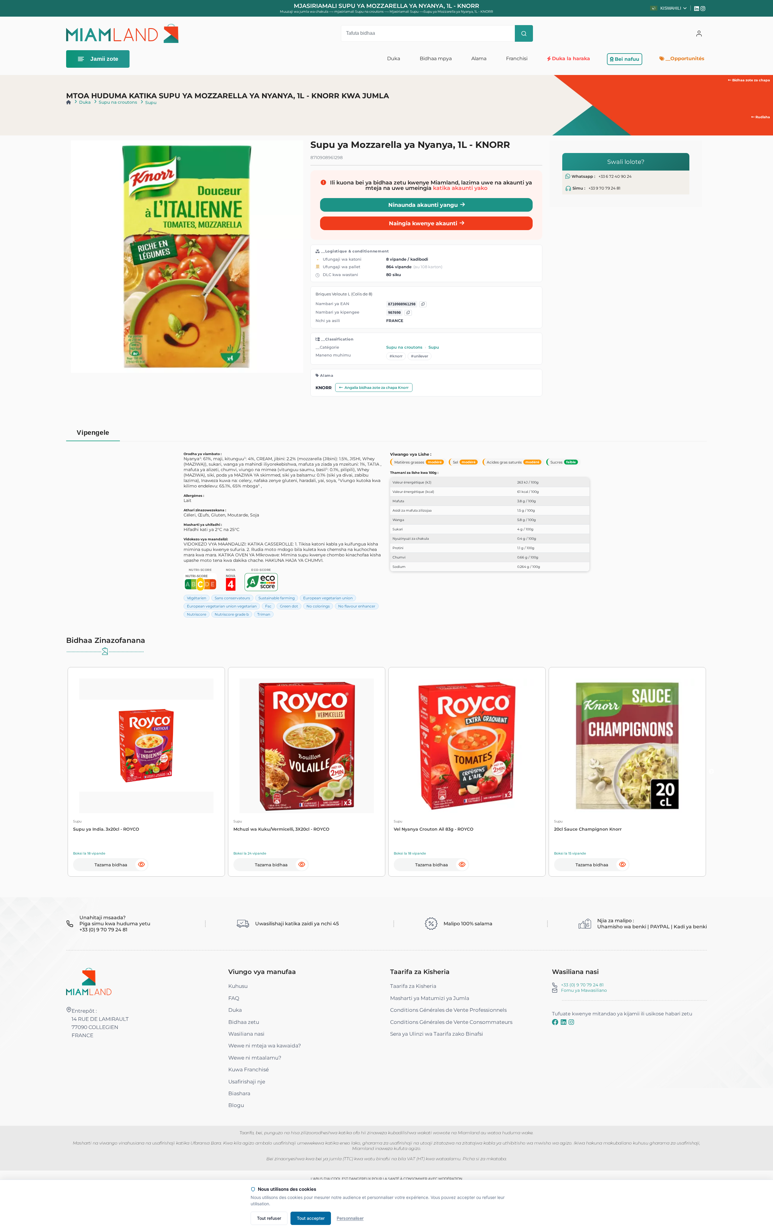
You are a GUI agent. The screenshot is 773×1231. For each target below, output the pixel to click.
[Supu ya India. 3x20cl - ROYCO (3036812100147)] (146, 746)
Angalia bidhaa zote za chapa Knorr (377, 387)
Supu (150, 102)
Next (711, 772)
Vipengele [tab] (93, 432)
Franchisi (516, 58)
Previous (62, 772)
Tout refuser (269, 1218)
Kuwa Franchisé (248, 1070)
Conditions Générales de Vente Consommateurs (451, 1022)
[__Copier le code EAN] (423, 304)
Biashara (239, 1093)
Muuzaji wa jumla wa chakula (304, 11)
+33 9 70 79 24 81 (605, 188)
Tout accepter (311, 1218)
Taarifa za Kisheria (413, 986)
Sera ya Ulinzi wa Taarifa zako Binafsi (436, 1034)
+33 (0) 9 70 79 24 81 (582, 985)
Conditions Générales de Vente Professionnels (448, 1010)
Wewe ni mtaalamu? (254, 1058)
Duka (85, 102)
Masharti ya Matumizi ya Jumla (429, 998)
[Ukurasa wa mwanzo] (68, 102)
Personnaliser (350, 1218)
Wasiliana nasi (246, 1034)
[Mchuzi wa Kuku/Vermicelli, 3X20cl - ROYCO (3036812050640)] (306, 746)
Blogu (236, 1105)
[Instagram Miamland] (704, 8)
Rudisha (762, 117)
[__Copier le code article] (408, 313)
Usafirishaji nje (246, 1082)
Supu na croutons (118, 102)
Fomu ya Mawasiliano (584, 990)
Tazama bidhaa (111, 865)
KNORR (324, 387)
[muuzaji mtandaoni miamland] (122, 33)
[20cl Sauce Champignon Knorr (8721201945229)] (627, 746)
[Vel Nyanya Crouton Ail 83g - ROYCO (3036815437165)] (467, 746)
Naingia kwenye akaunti (423, 223)
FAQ (233, 998)
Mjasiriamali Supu (404, 11)
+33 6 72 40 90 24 (615, 176)
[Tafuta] (524, 33)
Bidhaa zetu (243, 1022)
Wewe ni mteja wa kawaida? (264, 1046)
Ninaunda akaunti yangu (423, 205)
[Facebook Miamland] (555, 1022)
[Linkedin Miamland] (697, 8)
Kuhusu (238, 986)
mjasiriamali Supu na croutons (359, 11)
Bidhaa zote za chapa (750, 80)
